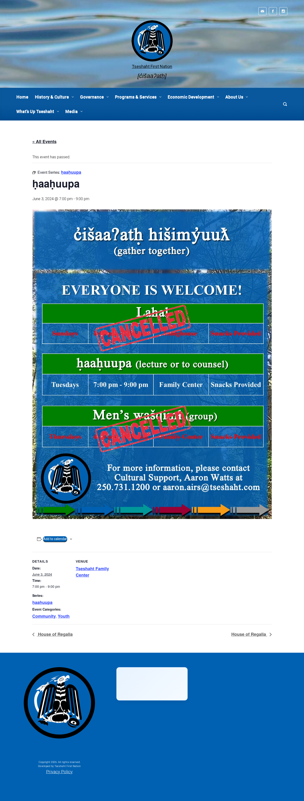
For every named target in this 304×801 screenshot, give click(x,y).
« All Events (44, 141)
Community (44, 616)
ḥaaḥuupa (42, 602)
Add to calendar (55, 539)
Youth (64, 616)
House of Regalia (55, 634)
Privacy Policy (59, 771)
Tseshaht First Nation (152, 66)
